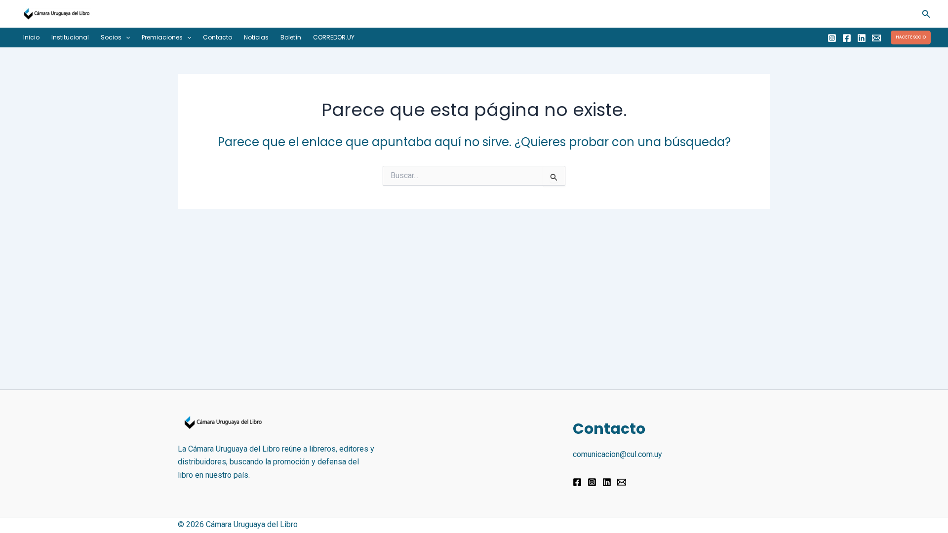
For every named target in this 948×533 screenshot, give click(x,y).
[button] (926, 14)
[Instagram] (832, 38)
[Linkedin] (861, 38)
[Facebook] (846, 38)
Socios (111, 37)
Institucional (70, 37)
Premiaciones (162, 37)
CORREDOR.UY (334, 37)
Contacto (217, 37)
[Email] (876, 38)
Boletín (290, 37)
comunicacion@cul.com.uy (617, 454)
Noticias (256, 37)
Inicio (31, 37)
